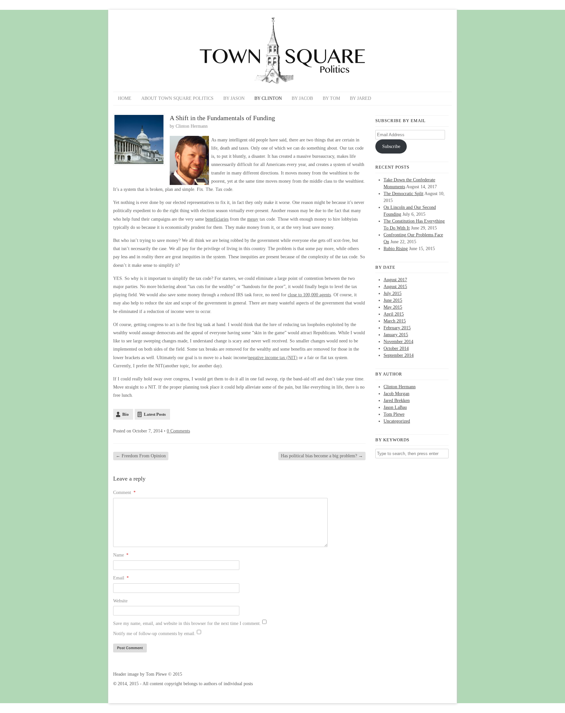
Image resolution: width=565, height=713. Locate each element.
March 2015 (395, 321)
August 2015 (395, 286)
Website (120, 600)
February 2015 (397, 327)
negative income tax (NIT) (273, 357)
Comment (124, 492)
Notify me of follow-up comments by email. (154, 633)
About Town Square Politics (177, 98)
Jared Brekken (397, 400)
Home (124, 98)
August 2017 (395, 279)
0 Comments (178, 431)
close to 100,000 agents (309, 294)
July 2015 (393, 293)
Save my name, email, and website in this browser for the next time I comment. (187, 623)
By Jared (360, 98)
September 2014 (399, 355)
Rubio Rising (396, 248)
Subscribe (391, 146)
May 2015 (393, 307)
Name (120, 555)
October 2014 (396, 348)
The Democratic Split (403, 193)
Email (121, 578)
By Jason (234, 98)
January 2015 (396, 334)
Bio (125, 414)
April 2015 (394, 314)
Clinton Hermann (192, 126)
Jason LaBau (395, 407)
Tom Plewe (394, 414)
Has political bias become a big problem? (322, 455)
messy (252, 219)
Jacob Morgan (396, 393)
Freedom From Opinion (141, 455)
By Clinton (268, 98)
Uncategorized (397, 421)
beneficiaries (217, 219)
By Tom (331, 98)
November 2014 (398, 341)
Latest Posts (155, 414)
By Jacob (302, 98)
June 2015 (393, 300)
